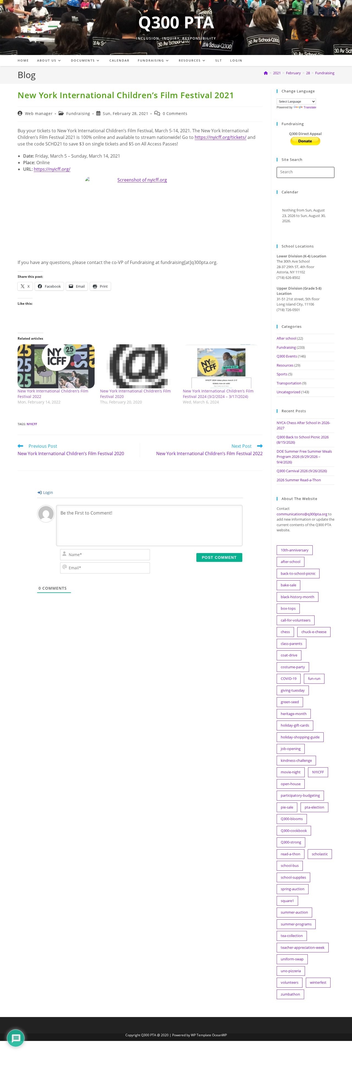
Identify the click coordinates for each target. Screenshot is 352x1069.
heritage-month (294, 713)
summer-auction (294, 912)
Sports (282, 374)
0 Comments (175, 113)
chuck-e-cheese (313, 631)
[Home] (266, 72)
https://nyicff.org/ (52, 169)
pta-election (314, 807)
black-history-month (297, 596)
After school (286, 338)
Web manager (39, 113)
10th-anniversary (295, 550)
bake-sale (288, 584)
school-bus (290, 865)
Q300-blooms (292, 818)
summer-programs (296, 924)
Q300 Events (287, 356)
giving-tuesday (293, 690)
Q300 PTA (176, 22)
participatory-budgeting (300, 795)
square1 (287, 900)
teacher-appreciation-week (302, 947)
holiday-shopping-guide (300, 737)
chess (285, 631)
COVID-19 (288, 678)
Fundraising (324, 72)
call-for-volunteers (295, 620)
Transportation (289, 383)
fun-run (314, 678)
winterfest (318, 982)
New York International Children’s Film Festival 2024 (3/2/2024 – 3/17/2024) (218, 393)
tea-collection (292, 935)
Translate (310, 107)
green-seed (290, 701)
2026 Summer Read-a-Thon (299, 479)
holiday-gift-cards (295, 725)
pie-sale (287, 807)
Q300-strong (291, 842)
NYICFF (32, 424)
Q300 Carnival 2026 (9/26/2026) (302, 470)
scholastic (320, 853)
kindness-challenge (296, 760)
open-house (291, 783)
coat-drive (289, 655)
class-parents (291, 643)
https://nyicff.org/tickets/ (220, 137)
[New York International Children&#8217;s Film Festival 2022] (56, 366)
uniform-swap (292, 959)
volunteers (289, 982)
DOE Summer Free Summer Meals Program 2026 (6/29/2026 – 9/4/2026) (304, 457)
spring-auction (292, 888)
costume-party (293, 666)
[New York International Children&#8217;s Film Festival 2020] (138, 366)
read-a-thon (290, 853)
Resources (285, 365)
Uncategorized (288, 391)
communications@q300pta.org (302, 514)
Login (47, 492)
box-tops (288, 608)
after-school (290, 561)
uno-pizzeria (291, 970)
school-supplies (293, 877)
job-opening (291, 748)
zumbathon (290, 994)
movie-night (291, 772)
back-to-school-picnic (298, 573)
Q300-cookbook (294, 830)
